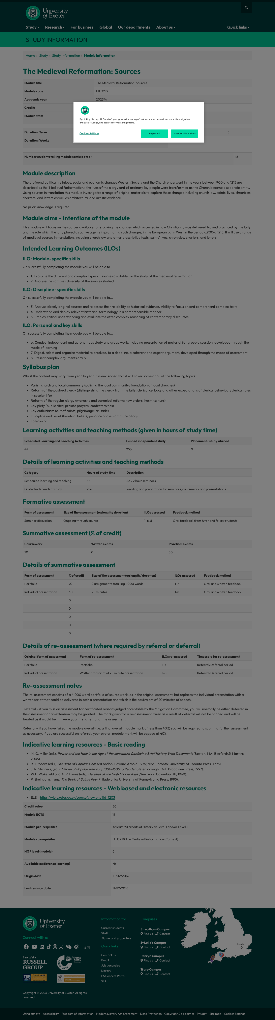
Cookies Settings (89, 133)
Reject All (154, 133)
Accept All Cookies (184, 133)
